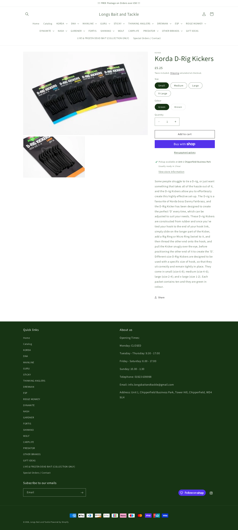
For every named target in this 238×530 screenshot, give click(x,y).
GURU (26, 368)
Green (162, 107)
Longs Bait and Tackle (40, 522)
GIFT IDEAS (29, 460)
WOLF (26, 435)
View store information (171, 171)
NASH (26, 411)
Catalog (27, 343)
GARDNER (28, 417)
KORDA (27, 349)
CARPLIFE (28, 441)
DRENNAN (28, 386)
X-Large (162, 93)
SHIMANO (28, 429)
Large (195, 85)
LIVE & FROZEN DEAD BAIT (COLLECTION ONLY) (49, 466)
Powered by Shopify (60, 522)
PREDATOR (29, 448)
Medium (178, 85)
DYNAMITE (29, 405)
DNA (25, 356)
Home (26, 337)
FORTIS (27, 423)
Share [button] (161, 297)
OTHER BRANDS (31, 454)
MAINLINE (28, 362)
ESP (25, 392)
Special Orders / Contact (37, 472)
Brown (180, 107)
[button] (27, 14)
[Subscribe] (82, 493)
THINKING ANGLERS (34, 380)
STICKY (27, 374)
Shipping (174, 73)
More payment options (184, 152)
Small (161, 85)
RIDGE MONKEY (31, 399)
